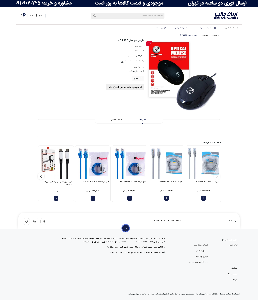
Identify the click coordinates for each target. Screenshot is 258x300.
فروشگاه (234, 268)
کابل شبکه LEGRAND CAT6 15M (133, 182)
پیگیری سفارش (202, 250)
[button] (41, 176)
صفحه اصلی (230, 27)
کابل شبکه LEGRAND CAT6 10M (96, 182)
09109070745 (159, 220)
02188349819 (175, 220)
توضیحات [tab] (142, 119)
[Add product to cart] (203, 198)
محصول (205, 35)
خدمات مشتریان (201, 245)
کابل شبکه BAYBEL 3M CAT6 (171, 182)
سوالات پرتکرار (180, 28)
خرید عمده (160, 28)
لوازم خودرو (233, 245)
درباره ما (234, 279)
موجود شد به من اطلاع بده (124, 87)
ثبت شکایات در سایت (198, 262)
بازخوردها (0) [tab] (117, 119)
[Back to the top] (125, 228)
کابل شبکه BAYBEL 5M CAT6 (208, 182)
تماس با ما (233, 273)
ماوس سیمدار (133, 56)
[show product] (56, 198)
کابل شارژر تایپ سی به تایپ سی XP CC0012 (57, 183)
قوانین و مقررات (201, 256)
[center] (94, 15)
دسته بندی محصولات (206, 28)
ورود (39, 15)
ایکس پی (136, 50)
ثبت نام (32, 15)
